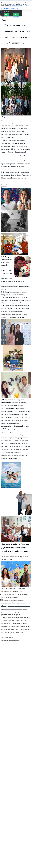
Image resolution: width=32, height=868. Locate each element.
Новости (16, 16)
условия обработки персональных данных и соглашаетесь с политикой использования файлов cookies (14, 7)
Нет (16, 14)
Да (6, 14)
